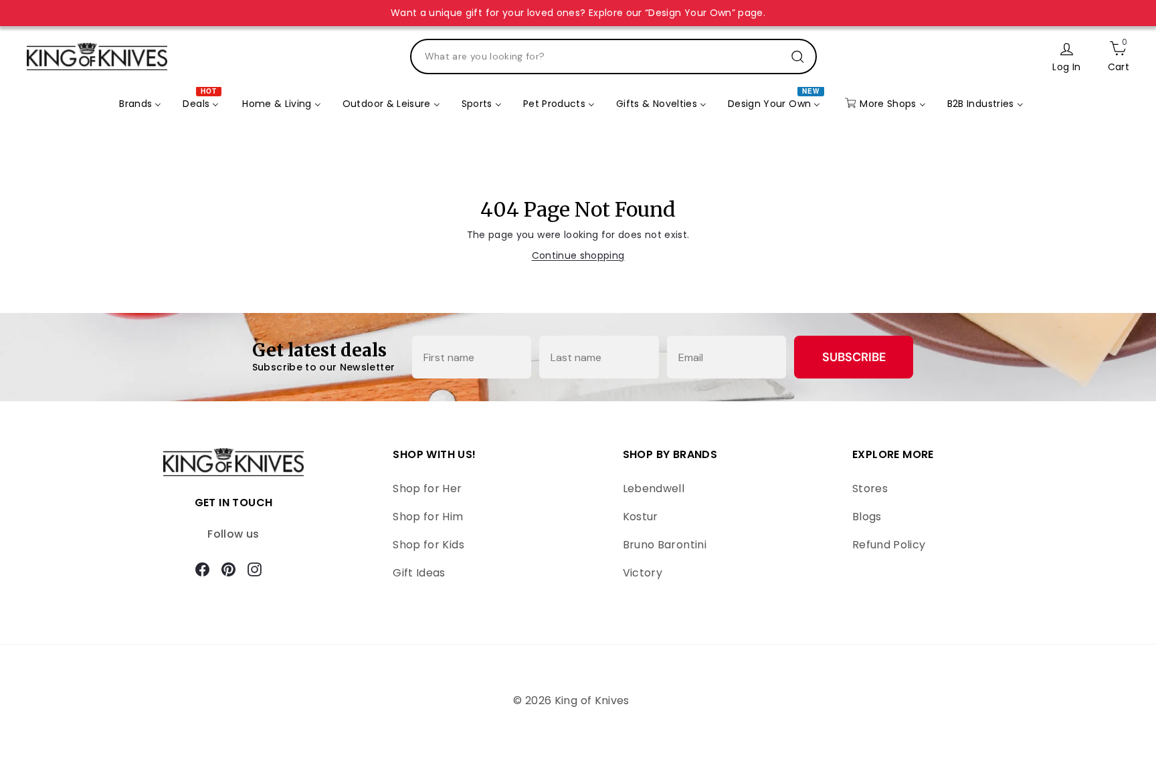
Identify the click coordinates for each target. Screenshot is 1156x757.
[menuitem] (140, 104)
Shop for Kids (428, 544)
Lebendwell (654, 488)
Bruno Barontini (664, 544)
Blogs (867, 516)
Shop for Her (427, 488)
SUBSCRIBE (854, 357)
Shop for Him (428, 516)
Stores (870, 488)
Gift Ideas (419, 572)
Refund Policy (889, 544)
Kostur (640, 516)
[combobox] (613, 56)
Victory (642, 572)
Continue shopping (578, 255)
